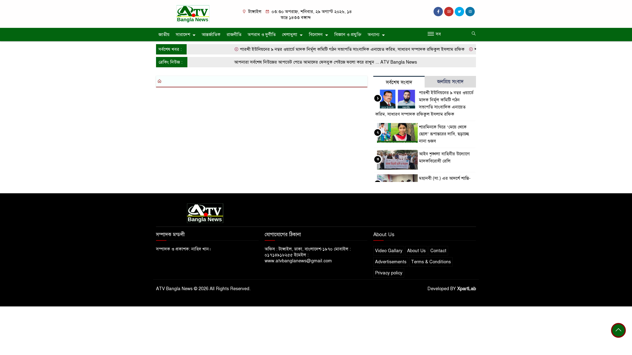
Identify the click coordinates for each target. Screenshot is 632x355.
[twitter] (459, 11)
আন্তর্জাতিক (211, 34)
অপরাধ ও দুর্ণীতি (262, 34)
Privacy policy (388, 273)
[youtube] (449, 11)
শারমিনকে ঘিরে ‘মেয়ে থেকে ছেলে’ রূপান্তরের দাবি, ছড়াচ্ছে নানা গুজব (444, 134)
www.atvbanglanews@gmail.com (298, 261)
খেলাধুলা (289, 34)
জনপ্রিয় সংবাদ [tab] (450, 82)
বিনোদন (316, 34)
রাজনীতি (234, 34)
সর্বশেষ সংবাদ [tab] (399, 82)
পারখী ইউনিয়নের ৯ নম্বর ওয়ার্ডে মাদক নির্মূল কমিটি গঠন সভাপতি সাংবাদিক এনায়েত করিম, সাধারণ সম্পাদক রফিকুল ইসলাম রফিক (345, 49)
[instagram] (470, 11)
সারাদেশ (183, 34)
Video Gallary (388, 250)
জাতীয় (164, 34)
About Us (416, 250)
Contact (438, 250)
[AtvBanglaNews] (194, 13)
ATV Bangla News (392, 62)
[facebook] (438, 11)
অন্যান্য (373, 34)
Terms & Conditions (431, 262)
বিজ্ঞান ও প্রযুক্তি (347, 34)
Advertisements (390, 262)
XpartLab (466, 288)
